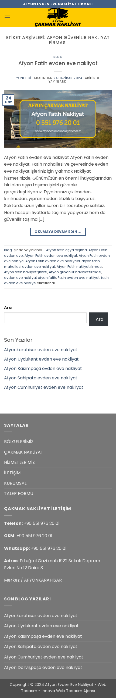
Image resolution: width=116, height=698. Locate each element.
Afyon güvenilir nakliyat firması (75, 272)
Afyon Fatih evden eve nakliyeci (52, 261)
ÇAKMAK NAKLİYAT (23, 452)
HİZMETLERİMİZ (19, 462)
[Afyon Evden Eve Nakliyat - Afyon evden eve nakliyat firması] (58, 17)
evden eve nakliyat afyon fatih (30, 277)
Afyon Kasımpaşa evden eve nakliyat (43, 368)
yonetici (23, 78)
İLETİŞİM (12, 473)
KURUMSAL (15, 483)
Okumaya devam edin (58, 231)
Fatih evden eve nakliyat (79, 277)
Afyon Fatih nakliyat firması (79, 266)
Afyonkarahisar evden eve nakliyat (40, 350)
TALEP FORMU (18, 493)
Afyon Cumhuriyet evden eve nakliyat (43, 387)
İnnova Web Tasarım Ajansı (68, 690)
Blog (57, 57)
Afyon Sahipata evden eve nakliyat (40, 378)
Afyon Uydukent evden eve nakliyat (41, 359)
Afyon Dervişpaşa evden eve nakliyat (43, 667)
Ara (8, 307)
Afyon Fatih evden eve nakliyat (58, 63)
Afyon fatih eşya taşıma (66, 250)
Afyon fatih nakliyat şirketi (25, 272)
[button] (7, 17)
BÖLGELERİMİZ (18, 442)
